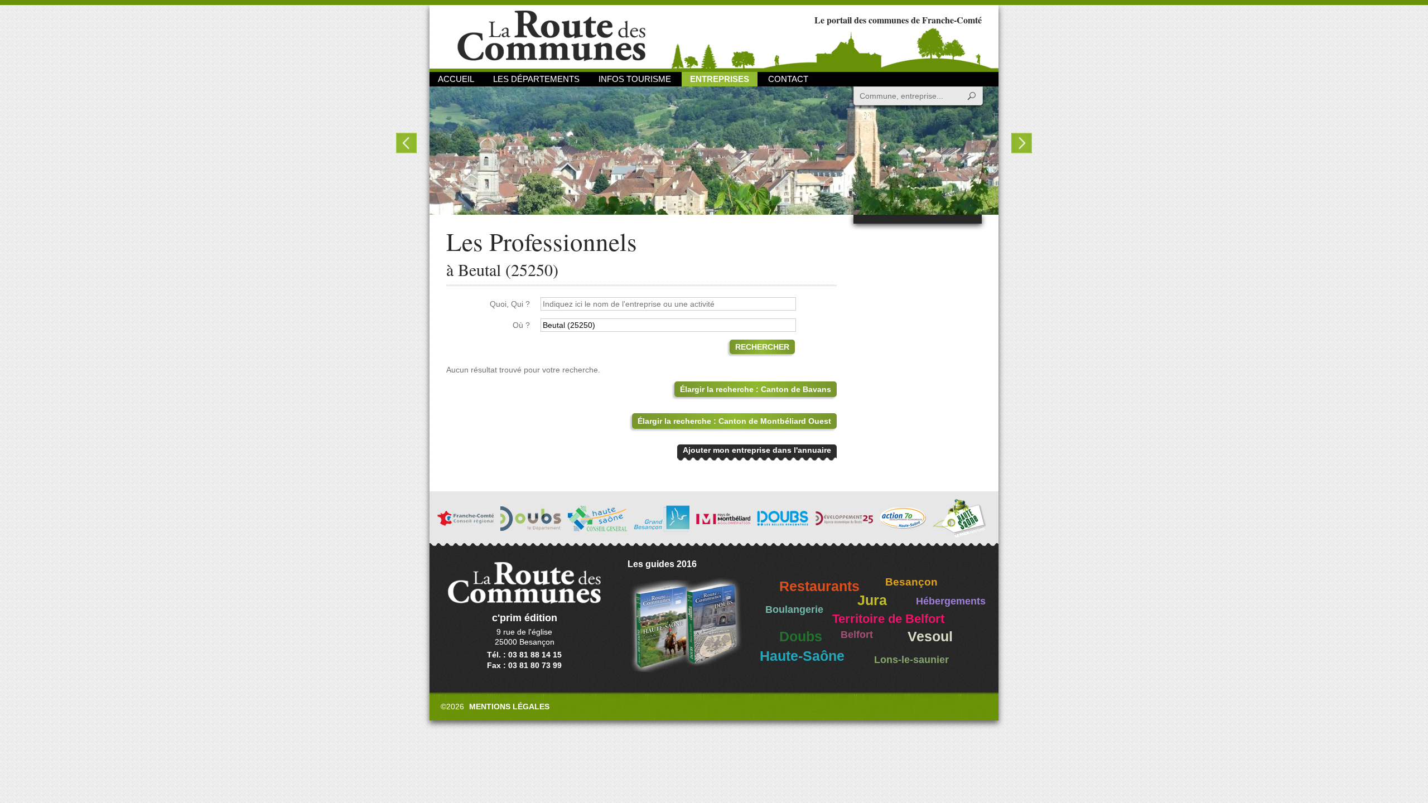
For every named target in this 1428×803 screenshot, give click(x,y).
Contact (788, 79)
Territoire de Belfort (888, 619)
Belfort (857, 634)
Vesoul (930, 636)
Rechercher (762, 346)
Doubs (800, 636)
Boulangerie (794, 609)
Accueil (456, 79)
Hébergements (951, 601)
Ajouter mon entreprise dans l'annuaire (757, 450)
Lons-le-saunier (911, 659)
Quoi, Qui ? (510, 303)
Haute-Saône (802, 656)
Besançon (911, 582)
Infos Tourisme (635, 79)
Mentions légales (509, 706)
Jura (872, 600)
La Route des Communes (551, 36)
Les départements (536, 79)
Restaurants (819, 586)
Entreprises (719, 79)
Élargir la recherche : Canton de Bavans (755, 389)
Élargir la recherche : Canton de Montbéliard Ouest (734, 421)
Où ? (521, 325)
